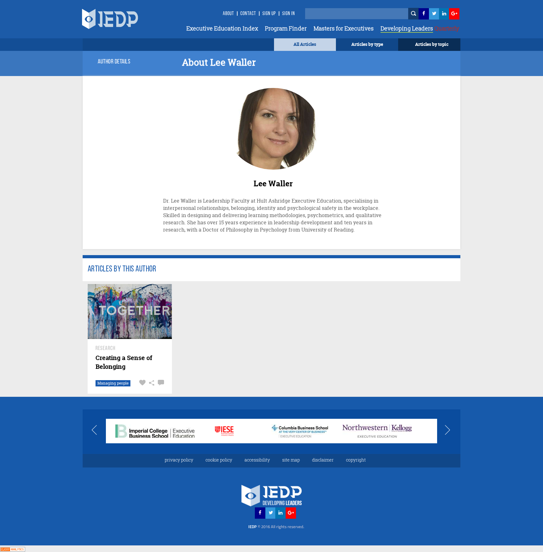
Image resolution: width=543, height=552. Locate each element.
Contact (248, 13)
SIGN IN (288, 13)
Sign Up (269, 13)
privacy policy (179, 460)
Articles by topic (431, 44)
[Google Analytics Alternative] (12, 548)
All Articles (304, 44)
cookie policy (219, 460)
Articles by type (367, 44)
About (228, 13)
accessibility (257, 460)
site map (291, 460)
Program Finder (286, 28)
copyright (356, 460)
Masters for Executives (344, 28)
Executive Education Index (222, 28)
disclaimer (323, 460)
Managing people (113, 383)
